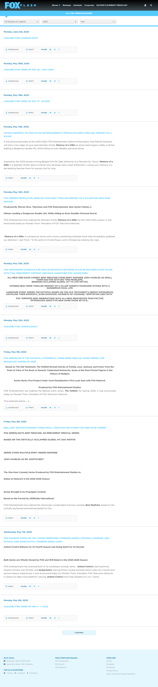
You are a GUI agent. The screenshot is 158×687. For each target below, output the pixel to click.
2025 (45, 22)
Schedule (77, 5)
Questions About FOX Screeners (19, 664)
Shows (55, 5)
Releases (67, 5)
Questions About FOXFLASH (18, 661)
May (83, 22)
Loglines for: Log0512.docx (20, 326)
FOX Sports (59, 664)
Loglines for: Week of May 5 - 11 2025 (26, 606)
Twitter (9, 673)
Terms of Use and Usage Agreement (121, 674)
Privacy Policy (112, 671)
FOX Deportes (61, 667)
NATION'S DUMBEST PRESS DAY (111, 5)
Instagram (21, 673)
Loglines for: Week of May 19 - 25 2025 (27, 101)
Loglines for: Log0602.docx (21, 38)
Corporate (89, 5)
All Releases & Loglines (15, 22)
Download (13, 49)
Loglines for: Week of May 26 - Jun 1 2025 (29, 69)
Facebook (33, 673)
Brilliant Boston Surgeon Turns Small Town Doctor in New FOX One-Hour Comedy (55, 428)
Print (31, 49)
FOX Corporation (62, 661)
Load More (79, 632)
